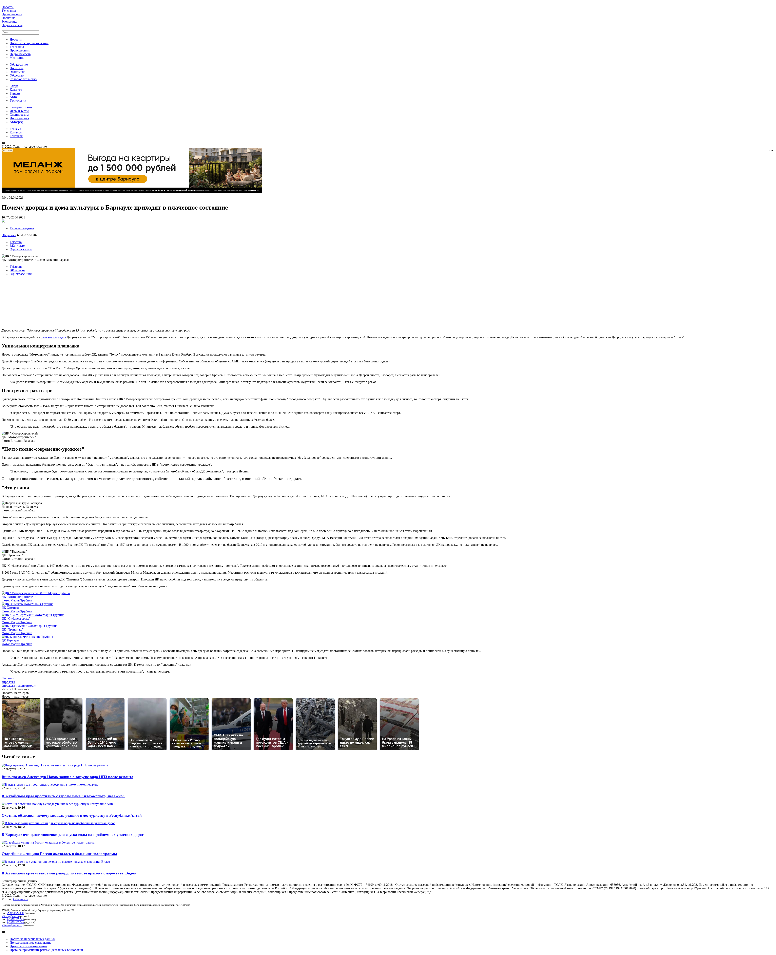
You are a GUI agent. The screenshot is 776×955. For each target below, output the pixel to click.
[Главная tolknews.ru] (388, 3)
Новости (8, 7)
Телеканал (9, 10)
